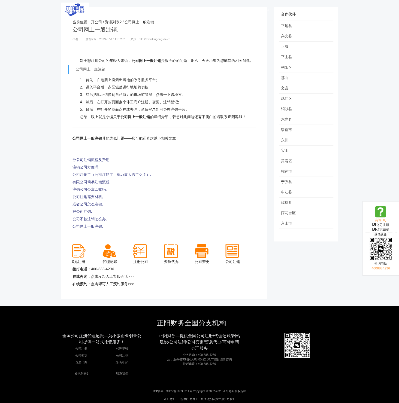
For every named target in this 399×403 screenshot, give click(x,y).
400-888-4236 (102, 269)
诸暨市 (286, 130)
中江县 (286, 192)
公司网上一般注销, (88, 226)
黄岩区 (286, 161)
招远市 (286, 171)
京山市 (286, 223)
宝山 (284, 151)
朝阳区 (286, 67)
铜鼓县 (286, 109)
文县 (284, 88)
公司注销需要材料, (88, 197)
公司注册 (382, 225)
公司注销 (122, 355)
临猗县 (286, 203)
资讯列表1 (122, 362)
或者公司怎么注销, (88, 204)
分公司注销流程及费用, (91, 160)
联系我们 (122, 373)
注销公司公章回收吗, (90, 189)
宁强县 (286, 182)
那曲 (284, 78)
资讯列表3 (81, 373)
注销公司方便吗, (86, 167)
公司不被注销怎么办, (90, 219)
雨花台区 (288, 213)
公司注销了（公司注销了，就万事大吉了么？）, (112, 175)
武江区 (286, 99)
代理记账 (122, 348)
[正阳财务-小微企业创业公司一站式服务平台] (75, 9)
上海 (284, 47)
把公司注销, (82, 212)
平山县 (286, 57)
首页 (150, 10)
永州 (284, 140)
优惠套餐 (382, 230)
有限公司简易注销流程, (91, 182)
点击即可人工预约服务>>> (112, 284)
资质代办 (81, 362)
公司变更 (81, 355)
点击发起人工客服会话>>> (112, 276)
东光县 (286, 119)
